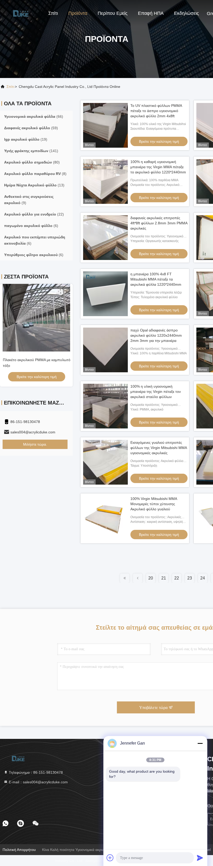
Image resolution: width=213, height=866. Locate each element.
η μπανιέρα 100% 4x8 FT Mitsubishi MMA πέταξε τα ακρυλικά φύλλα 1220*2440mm (155, 279)
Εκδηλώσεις (186, 13)
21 (163, 578)
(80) (32, 162)
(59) (31, 128)
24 (202, 578)
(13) (34, 185)
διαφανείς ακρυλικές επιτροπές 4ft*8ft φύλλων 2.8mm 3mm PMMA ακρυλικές (158, 223)
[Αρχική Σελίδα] (21, 13)
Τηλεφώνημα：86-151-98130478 (35, 772)
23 (189, 578)
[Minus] (200, 743)
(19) (25, 139)
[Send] (200, 857)
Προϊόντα (77, 13)
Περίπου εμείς (113, 13)
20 (150, 578)
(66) (33, 116)
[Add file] (110, 857)
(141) (31, 151)
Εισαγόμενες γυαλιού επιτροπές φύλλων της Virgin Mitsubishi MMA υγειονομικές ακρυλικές (158, 447)
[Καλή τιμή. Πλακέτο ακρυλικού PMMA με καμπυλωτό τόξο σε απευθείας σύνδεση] (36, 317)
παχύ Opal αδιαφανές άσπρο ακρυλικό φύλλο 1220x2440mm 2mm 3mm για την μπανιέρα (156, 335)
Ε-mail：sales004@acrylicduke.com (38, 782)
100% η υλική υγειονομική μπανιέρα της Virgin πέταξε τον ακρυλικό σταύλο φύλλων (155, 391)
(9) (29, 199)
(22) (34, 214)
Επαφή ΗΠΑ (151, 13)
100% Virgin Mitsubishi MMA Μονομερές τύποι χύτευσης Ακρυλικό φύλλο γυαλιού (153, 504)
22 (176, 578)
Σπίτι (53, 13)
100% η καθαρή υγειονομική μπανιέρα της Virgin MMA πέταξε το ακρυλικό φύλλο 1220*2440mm (158, 167)
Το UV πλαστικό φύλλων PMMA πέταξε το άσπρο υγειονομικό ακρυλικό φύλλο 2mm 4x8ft (156, 110)
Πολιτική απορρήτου (19, 850)
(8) (35, 174)
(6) (31, 226)
